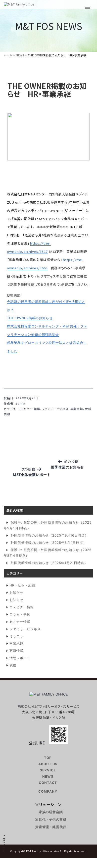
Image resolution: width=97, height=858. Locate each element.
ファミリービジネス (55, 409)
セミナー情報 (19, 622)
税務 (12, 665)
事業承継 (76, 409)
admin (20, 403)
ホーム (8, 55)
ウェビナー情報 (21, 607)
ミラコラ (16, 636)
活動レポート (19, 658)
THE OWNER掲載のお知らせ (30, 318)
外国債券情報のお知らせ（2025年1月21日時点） (49, 563)
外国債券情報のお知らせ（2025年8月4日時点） (49, 543)
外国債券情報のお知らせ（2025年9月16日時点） (49, 535)
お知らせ (16, 592)
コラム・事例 (19, 614)
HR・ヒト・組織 (31, 409)
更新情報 (16, 651)
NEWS (20, 55)
